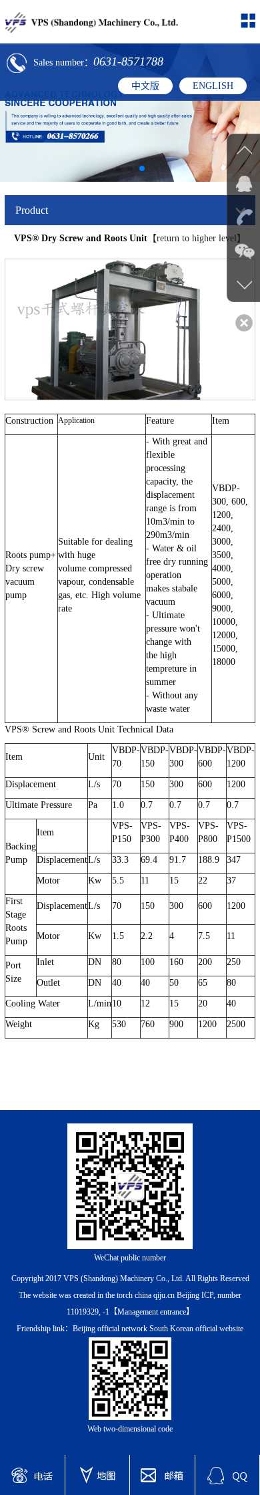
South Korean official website (196, 1328)
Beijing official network (110, 1328)
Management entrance (151, 1312)
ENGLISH (213, 86)
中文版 (145, 86)
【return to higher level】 (196, 238)
